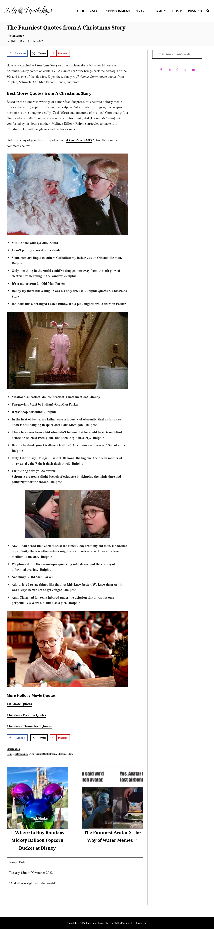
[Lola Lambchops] (28, 11)
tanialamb (18, 36)
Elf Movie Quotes (19, 703)
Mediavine (141, 922)
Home (9, 754)
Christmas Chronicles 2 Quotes (29, 726)
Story (79, 139)
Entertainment (13, 748)
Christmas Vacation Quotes (26, 715)
